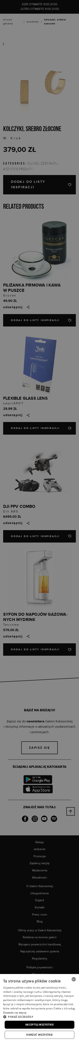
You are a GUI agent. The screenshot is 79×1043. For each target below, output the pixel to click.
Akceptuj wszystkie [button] (39, 1024)
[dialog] (39, 521)
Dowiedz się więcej (14, 1012)
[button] (39, 1017)
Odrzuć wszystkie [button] (39, 1034)
